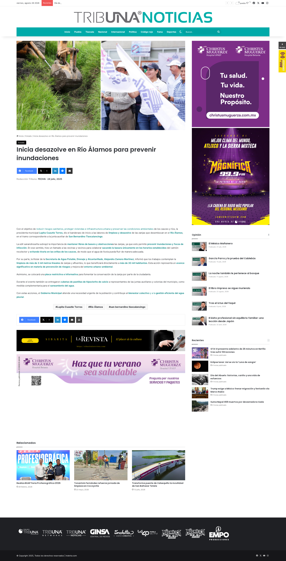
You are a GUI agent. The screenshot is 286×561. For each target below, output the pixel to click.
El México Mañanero (221, 243)
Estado (28, 136)
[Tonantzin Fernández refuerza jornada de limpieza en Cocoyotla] (100, 465)
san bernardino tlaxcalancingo (127, 306)
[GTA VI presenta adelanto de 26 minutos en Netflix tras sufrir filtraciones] (200, 353)
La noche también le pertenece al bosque (234, 273)
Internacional (118, 32)
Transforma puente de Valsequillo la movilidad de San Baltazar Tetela (157, 484)
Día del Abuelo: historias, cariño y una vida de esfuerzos (80, 3)
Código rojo (147, 32)
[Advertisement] (101, 202)
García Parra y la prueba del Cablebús (232, 258)
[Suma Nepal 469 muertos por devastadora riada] (200, 406)
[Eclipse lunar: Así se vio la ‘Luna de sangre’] (200, 366)
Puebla (77, 32)
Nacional (102, 32)
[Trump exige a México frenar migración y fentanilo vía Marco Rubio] (200, 392)
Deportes (171, 32)
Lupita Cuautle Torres (69, 306)
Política (133, 32)
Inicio (67, 32)
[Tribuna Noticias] (143, 16)
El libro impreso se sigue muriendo (229, 288)
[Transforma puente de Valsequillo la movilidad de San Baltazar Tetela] (158, 465)
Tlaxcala (90, 32)
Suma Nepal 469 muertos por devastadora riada (237, 401)
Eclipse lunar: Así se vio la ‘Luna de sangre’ (233, 362)
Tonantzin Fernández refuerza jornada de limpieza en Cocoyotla (97, 484)
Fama (160, 32)
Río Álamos (96, 306)
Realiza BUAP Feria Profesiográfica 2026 (38, 483)
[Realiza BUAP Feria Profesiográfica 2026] (43, 465)
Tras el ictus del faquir (222, 303)
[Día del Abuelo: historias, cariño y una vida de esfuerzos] (200, 379)
